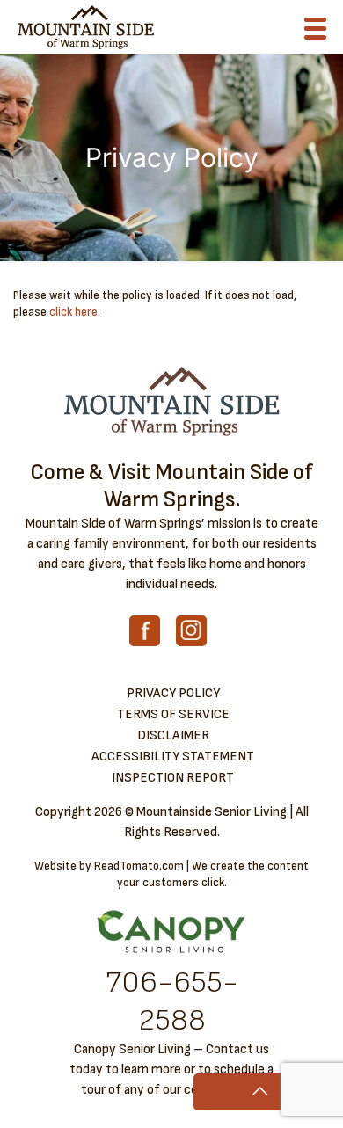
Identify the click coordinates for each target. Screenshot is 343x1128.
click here (73, 312)
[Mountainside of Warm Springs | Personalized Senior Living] (86, 26)
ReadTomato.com (139, 866)
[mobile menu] (319, 32)
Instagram (191, 630)
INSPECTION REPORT (173, 777)
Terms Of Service (173, 714)
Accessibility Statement (172, 756)
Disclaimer (173, 735)
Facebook (144, 630)
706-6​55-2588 (172, 1001)
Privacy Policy (173, 693)
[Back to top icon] (259, 1091)
